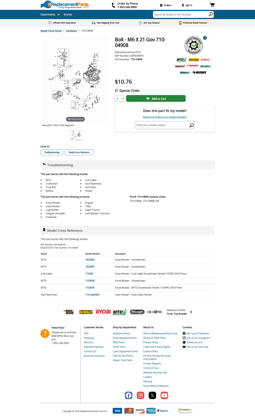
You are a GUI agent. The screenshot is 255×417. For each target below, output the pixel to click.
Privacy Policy (150, 342)
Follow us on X (195, 342)
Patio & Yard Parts (123, 355)
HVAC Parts (119, 346)
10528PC (90, 266)
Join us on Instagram (198, 338)
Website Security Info (155, 372)
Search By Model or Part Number (172, 14)
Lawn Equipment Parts (125, 351)
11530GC (90, 280)
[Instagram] (140, 395)
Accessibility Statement (156, 385)
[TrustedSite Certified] (185, 411)
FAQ (86, 333)
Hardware (71, 30)
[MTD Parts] (120, 312)
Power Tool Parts (122, 360)
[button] (212, 5)
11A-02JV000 (92, 294)
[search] (211, 14)
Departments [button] (47, 14)
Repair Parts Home (51, 30)
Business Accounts (94, 355)
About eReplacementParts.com (160, 333)
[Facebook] (128, 395)
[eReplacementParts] (64, 4)
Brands (68, 14)
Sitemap (147, 381)
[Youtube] (164, 395)
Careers (147, 377)
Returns (88, 342)
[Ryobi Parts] (103, 312)
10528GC (90, 259)
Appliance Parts (121, 333)
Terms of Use (150, 368)
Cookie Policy (150, 351)
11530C (89, 273)
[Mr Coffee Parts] (154, 312)
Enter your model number (151, 125)
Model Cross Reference (79, 152)
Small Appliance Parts (125, 338)
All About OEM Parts (154, 338)
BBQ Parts (118, 342)
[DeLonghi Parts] (137, 312)
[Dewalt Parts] (85, 312)
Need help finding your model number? (165, 117)
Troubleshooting (51, 152)
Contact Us (90, 351)
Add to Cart (159, 98)
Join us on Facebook (198, 333)
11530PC (90, 287)
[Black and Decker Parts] (68, 312)
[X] (152, 395)
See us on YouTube (197, 346)
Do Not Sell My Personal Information (156, 357)
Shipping (89, 338)
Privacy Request (152, 363)
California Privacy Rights (156, 346)
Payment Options (93, 346)
